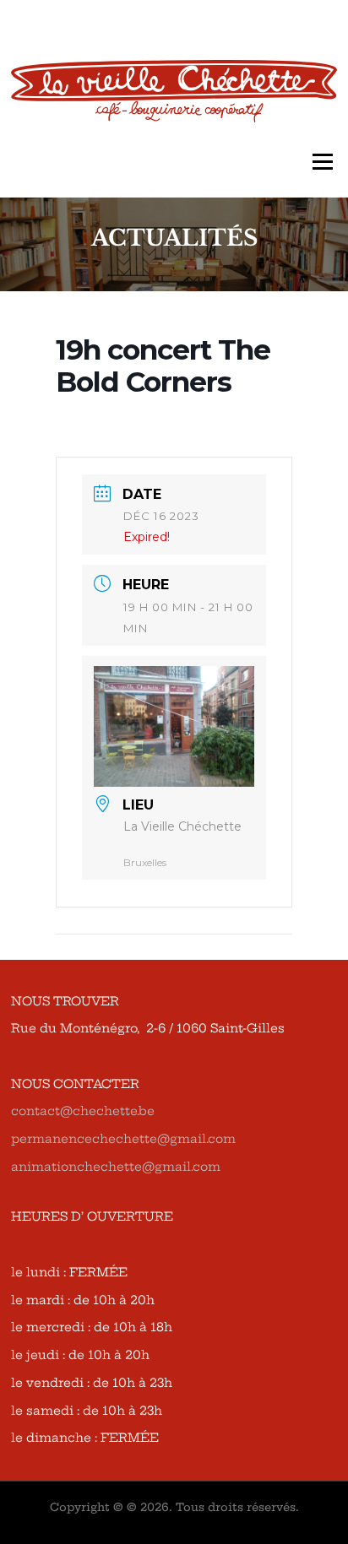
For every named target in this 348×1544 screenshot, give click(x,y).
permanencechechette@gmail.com (123, 1138)
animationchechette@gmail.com (115, 1166)
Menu (322, 161)
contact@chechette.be (83, 1111)
